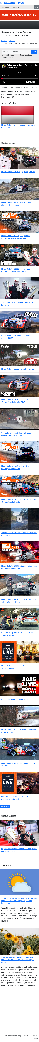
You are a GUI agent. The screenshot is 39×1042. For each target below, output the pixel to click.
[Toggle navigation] (35, 25)
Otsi (36, 7)
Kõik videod (5, 806)
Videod (12, 41)
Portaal (4, 41)
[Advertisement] (19, 1012)
